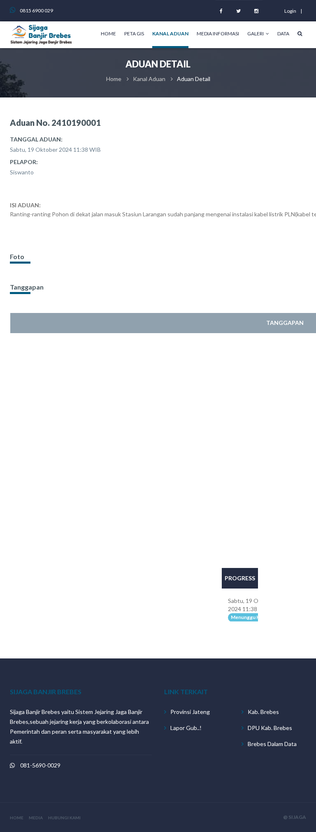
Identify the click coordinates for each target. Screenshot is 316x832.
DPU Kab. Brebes (270, 727)
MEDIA (36, 817)
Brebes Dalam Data (272, 743)
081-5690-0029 (40, 765)
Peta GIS (134, 33)
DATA (283, 33)
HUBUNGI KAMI (64, 817)
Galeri (255, 33)
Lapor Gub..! (186, 727)
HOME (16, 817)
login (290, 11)
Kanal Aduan (170, 33)
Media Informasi (218, 33)
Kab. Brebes (263, 711)
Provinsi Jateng (190, 711)
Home (108, 33)
